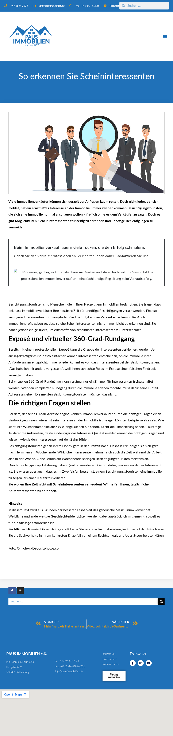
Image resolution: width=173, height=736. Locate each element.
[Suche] (161, 601)
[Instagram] (20, 590)
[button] (165, 36)
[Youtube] (149, 663)
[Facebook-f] (12, 590)
